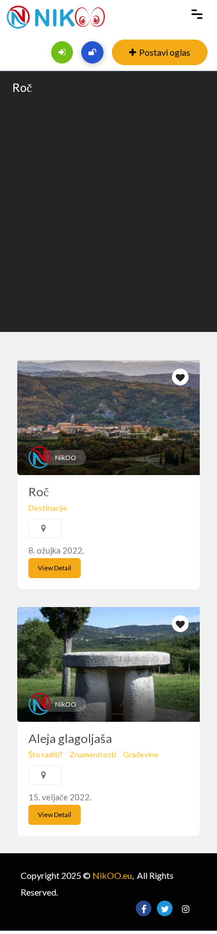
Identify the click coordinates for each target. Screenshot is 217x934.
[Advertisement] (108, 212)
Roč (22, 87)
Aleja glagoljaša (70, 738)
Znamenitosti (93, 754)
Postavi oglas (164, 52)
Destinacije (47, 507)
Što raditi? (45, 754)
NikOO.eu (112, 875)
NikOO (65, 457)
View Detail (54, 568)
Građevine (141, 754)
